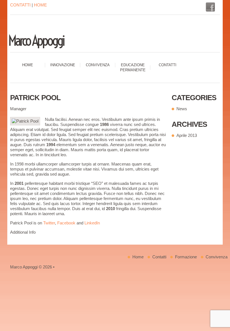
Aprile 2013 (186, 135)
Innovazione (62, 65)
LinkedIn (92, 222)
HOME (40, 5)
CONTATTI (20, 5)
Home (27, 65)
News (181, 108)
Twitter (49, 222)
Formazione (186, 256)
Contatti (167, 65)
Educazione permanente (133, 67)
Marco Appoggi (36, 40)
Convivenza (98, 65)
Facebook (66, 222)
